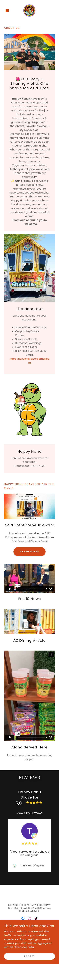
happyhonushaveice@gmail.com (29, 361)
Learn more (29, 551)
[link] (29, 10)
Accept (29, 956)
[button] (8, 10)
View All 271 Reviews (29, 813)
